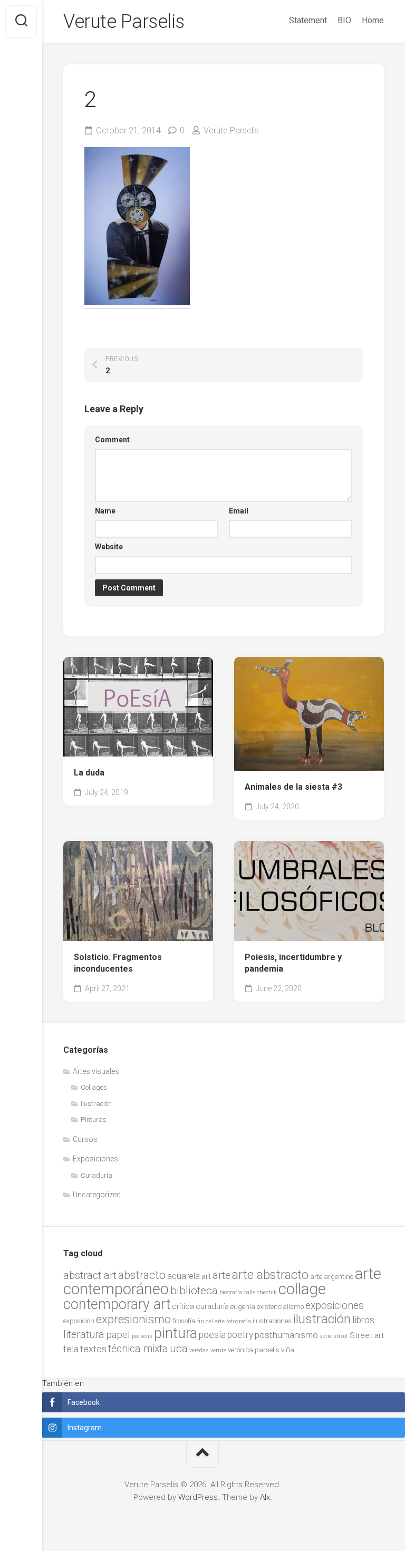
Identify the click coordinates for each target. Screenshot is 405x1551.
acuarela (183, 1276)
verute (218, 1350)
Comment (112, 439)
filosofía (184, 1321)
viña (287, 1350)
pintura (175, 1333)
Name (105, 511)
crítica (183, 1306)
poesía (212, 1335)
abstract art (90, 1275)
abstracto (142, 1275)
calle (249, 1292)
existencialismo (280, 1307)
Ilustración (96, 1104)
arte (221, 1275)
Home (373, 20)
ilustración (322, 1318)
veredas (199, 1350)
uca (179, 1348)
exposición (78, 1321)
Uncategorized (97, 1194)
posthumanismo (286, 1335)
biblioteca (194, 1290)
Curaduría (96, 1175)
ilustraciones (272, 1321)
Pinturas (94, 1119)
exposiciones (334, 1306)
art (206, 1276)
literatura (83, 1335)
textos (93, 1349)
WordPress (198, 1497)
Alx (265, 1497)
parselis (142, 1336)
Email (238, 511)
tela (71, 1349)
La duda (89, 773)
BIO (344, 20)
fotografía (238, 1321)
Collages (94, 1087)
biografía (230, 1292)
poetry (240, 1335)
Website (109, 546)
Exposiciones (95, 1159)
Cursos (85, 1139)
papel (118, 1335)
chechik (267, 1292)
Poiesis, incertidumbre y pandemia (293, 963)
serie (326, 1336)
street (340, 1336)
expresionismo (133, 1319)
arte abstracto (270, 1274)
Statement (308, 20)
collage (302, 1289)
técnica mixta (138, 1349)
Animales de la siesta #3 (293, 787)
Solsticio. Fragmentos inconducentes (118, 963)
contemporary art (116, 1304)
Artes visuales (96, 1071)
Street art (367, 1335)
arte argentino (331, 1277)
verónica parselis (253, 1350)
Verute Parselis (124, 22)
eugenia (242, 1307)
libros (363, 1320)
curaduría (212, 1306)
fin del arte (211, 1321)
